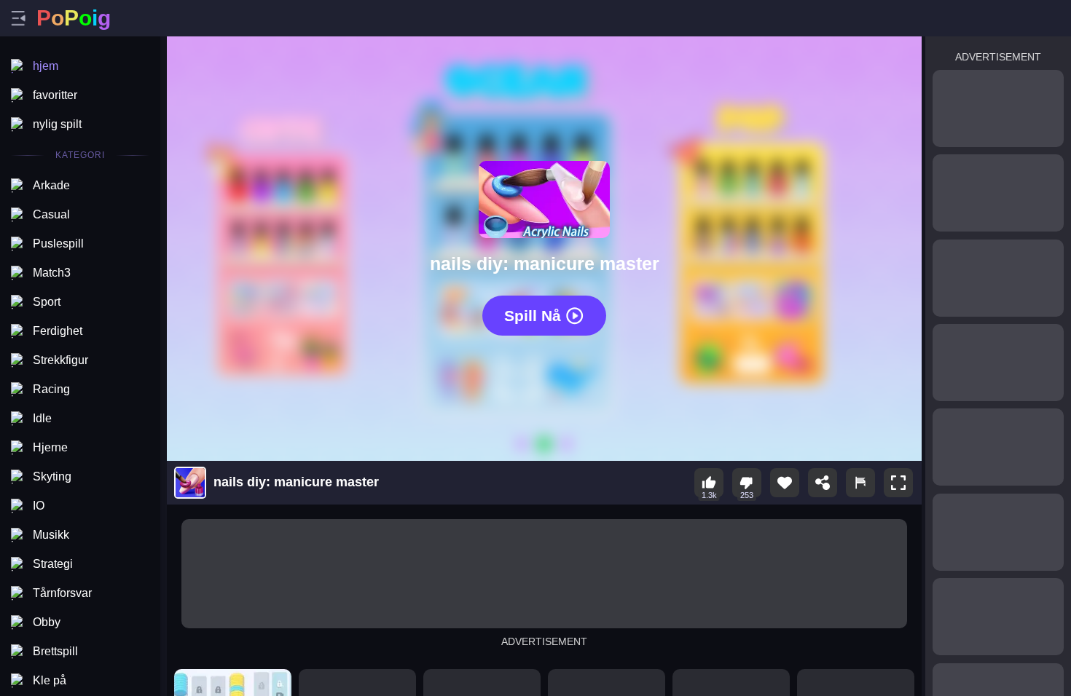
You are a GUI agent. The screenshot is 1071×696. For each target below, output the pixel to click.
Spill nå (532, 315)
